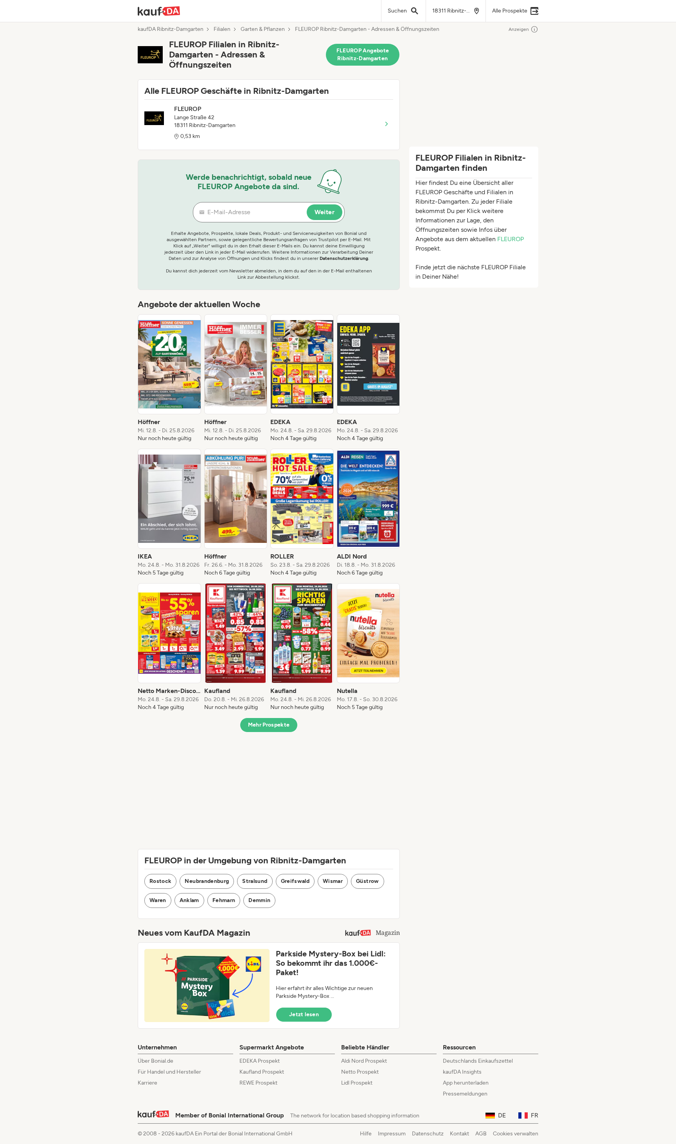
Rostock (160, 881)
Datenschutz (428, 1133)
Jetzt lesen (304, 1014)
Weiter (324, 212)
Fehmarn (223, 900)
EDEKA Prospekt (259, 1061)
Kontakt (459, 1133)
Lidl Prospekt (356, 1083)
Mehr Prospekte (269, 724)
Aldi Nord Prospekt (364, 1061)
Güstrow (367, 881)
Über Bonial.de (155, 1061)
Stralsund (254, 881)
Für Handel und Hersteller (169, 1072)
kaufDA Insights (462, 1072)
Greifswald (295, 881)
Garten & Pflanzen (263, 29)
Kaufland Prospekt (261, 1072)
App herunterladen (466, 1083)
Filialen (222, 29)
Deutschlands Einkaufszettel (478, 1061)
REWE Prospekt (258, 1083)
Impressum (392, 1133)
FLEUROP (510, 239)
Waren (157, 900)
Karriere (147, 1083)
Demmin (259, 900)
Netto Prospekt (360, 1072)
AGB (481, 1133)
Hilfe (366, 1133)
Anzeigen (519, 29)
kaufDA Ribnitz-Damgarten (170, 29)
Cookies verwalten (515, 1133)
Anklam (189, 900)
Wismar (333, 881)
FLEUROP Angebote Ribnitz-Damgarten (362, 54)
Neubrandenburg (207, 881)
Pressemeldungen (465, 1093)
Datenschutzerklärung (344, 258)
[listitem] (169, 378)
